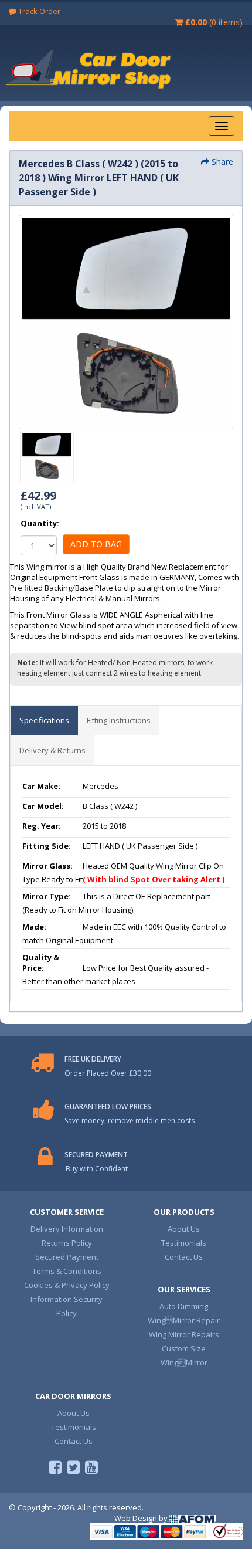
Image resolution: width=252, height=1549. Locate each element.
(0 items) (214, 22)
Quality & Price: (40, 962)
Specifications (44, 720)
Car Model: (43, 806)
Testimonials (183, 1243)
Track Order (38, 11)
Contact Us (184, 1257)
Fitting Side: (46, 845)
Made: (34, 926)
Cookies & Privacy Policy (67, 1285)
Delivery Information (66, 1228)
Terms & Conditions (66, 1271)
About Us (184, 1228)
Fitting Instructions (119, 720)
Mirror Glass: (47, 865)
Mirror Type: (46, 896)
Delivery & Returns (52, 750)
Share (221, 161)
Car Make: (41, 786)
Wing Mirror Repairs (184, 1334)
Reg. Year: (41, 826)
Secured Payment (66, 1257)
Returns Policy (67, 1243)
